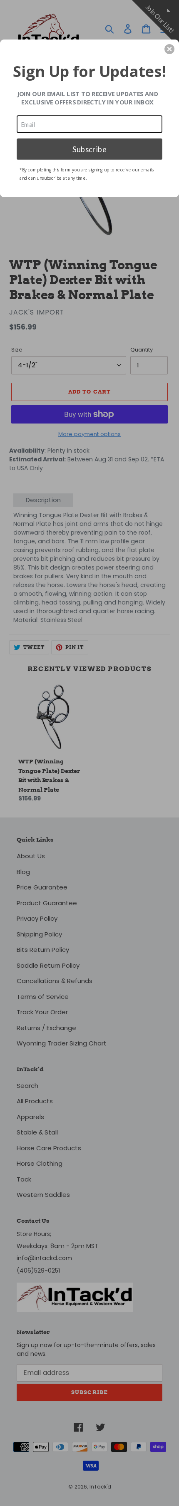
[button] (169, 49)
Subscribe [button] (89, 148)
